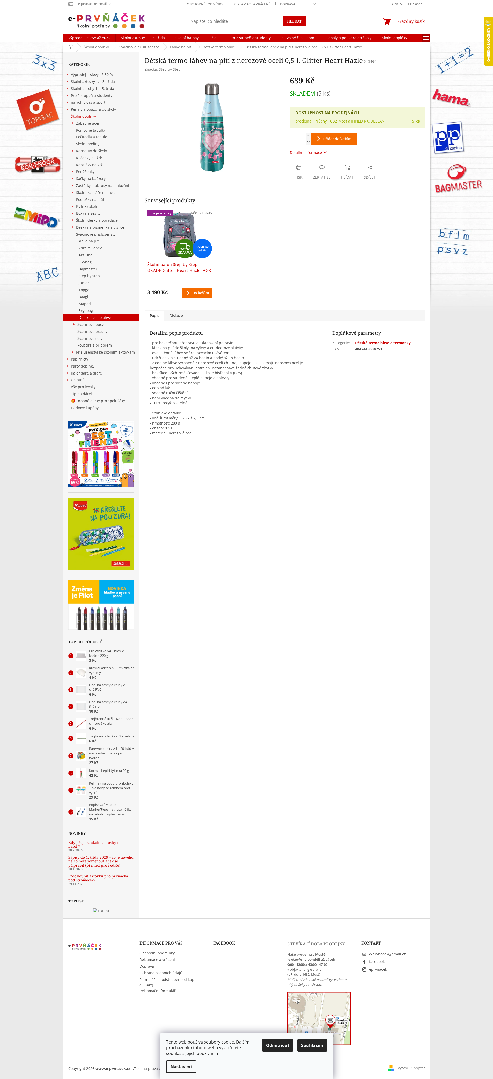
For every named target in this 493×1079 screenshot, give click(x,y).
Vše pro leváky (83, 386)
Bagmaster (88, 269)
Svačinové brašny (92, 331)
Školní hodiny (87, 143)
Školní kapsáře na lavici (96, 192)
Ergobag (86, 310)
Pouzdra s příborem (94, 345)
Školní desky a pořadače (97, 220)
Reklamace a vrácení (251, 4)
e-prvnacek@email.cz (387, 954)
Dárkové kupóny (85, 407)
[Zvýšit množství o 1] (308, 136)
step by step (89, 275)
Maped (85, 303)
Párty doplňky (82, 366)
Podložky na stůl (90, 199)
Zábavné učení (88, 123)
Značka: (163, 69)
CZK (395, 4)
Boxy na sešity (88, 213)
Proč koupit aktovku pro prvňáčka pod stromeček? (98, 878)
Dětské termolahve (95, 317)
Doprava (287, 4)
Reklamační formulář (157, 990)
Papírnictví (80, 359)
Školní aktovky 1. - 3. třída (93, 81)
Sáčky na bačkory (91, 178)
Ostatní (77, 379)
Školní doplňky (83, 116)
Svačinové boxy (90, 324)
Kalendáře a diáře (86, 373)
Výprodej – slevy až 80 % (92, 74)
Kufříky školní (87, 206)
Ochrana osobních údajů (160, 972)
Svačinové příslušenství (96, 234)
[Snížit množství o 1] (308, 142)
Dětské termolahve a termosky (383, 342)
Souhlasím (312, 1045)
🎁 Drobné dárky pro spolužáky (98, 400)
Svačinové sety (89, 338)
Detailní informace (306, 152)
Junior (84, 282)
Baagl (83, 296)
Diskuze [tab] (176, 315)
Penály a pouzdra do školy (93, 109)
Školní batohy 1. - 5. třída (92, 88)
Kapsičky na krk (89, 164)
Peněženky (85, 171)
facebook (377, 961)
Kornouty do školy (91, 150)
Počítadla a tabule (91, 136)
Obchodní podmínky (205, 4)
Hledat (294, 21)
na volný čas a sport (88, 102)
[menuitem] (89, 38)
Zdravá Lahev (90, 248)
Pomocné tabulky (91, 130)
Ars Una (85, 255)
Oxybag (85, 262)
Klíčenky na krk (89, 157)
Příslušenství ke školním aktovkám (105, 352)
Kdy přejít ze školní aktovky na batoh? (95, 844)
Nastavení (181, 1066)
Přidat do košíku (337, 138)
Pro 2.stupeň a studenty (91, 95)
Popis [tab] (154, 315)
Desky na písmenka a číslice (100, 227)
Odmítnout (277, 1045)
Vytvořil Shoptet (411, 1068)
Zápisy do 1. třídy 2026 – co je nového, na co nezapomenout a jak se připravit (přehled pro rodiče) (101, 861)
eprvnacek (378, 969)
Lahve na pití (88, 241)
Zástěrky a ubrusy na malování (102, 185)
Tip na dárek (82, 393)
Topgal (84, 289)
